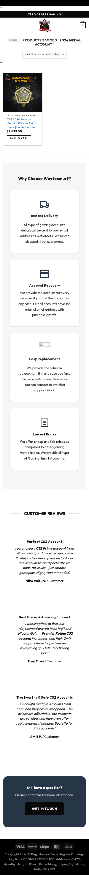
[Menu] (5, 25)
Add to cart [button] (19, 138)
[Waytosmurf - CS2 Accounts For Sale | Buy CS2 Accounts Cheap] (44, 25)
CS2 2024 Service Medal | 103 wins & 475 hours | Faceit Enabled (22, 123)
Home (13, 40)
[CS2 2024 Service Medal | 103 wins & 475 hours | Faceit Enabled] (22, 92)
